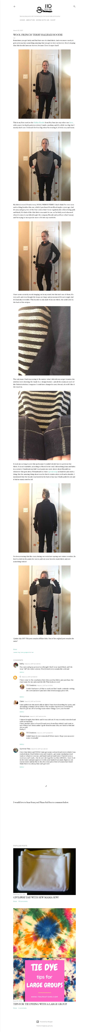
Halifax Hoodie (39, 122)
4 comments (22, 1008)
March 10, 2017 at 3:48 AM (39, 749)
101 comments (22, 901)
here (71, 122)
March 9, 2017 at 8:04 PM (38, 716)
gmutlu (50, 1026)
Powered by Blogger (46, 1021)
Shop (52, 20)
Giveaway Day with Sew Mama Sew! (36, 897)
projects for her (29, 652)
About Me (30, 20)
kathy (22, 664)
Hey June (21, 652)
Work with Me (42, 20)
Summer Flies (25, 749)
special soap (52, 472)
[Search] (74, 6)
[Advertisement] (44, 824)
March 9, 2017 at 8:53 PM (45, 733)
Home (22, 20)
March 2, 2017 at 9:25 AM (32, 664)
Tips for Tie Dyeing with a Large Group (40, 1004)
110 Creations (31, 685)
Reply (22, 672)
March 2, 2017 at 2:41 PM (45, 685)
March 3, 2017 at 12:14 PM (33, 701)
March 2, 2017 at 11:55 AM (29, 677)
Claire (22, 701)
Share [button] (15, 649)
